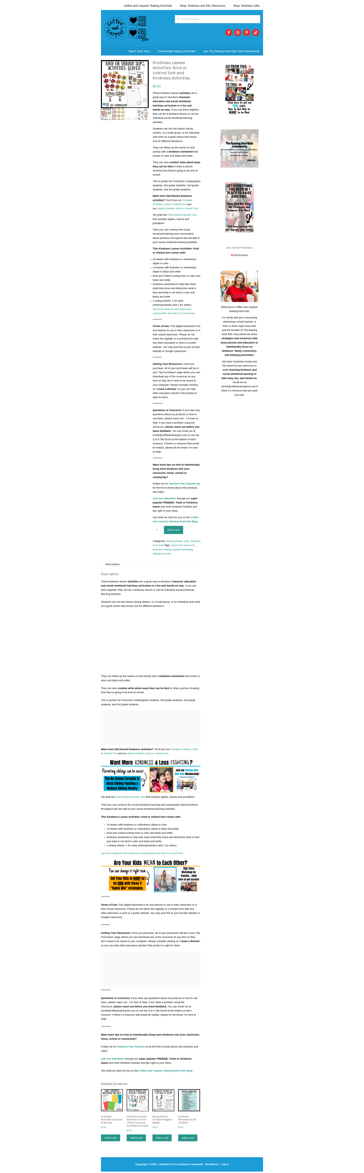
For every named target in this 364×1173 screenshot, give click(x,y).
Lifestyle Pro (166, 1164)
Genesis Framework (191, 1164)
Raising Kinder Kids (178, 541)
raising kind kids (162, 553)
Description (113, 564)
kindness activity (162, 549)
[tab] (112, 564)
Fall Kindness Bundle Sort (182, 214)
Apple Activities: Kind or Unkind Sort (177, 208)
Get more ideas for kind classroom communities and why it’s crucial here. (142, 853)
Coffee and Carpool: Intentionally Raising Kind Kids (126, 28)
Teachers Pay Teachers (183, 483)
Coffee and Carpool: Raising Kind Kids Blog (165, 1070)
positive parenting (183, 549)
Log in (225, 1164)
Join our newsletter (165, 498)
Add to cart (173, 529)
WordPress (212, 1164)
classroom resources (183, 545)
